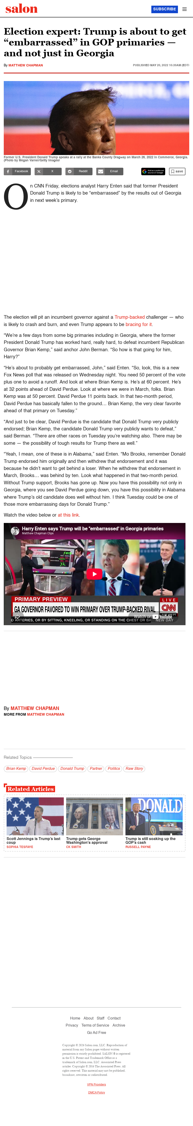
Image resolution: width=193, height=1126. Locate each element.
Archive (119, 1026)
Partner (96, 769)
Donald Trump (72, 769)
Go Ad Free (96, 1033)
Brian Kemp (16, 769)
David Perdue (43, 769)
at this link (68, 515)
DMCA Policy (96, 1092)
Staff (100, 1018)
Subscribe (164, 9)
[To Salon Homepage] (22, 8)
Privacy (72, 1026)
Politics (114, 769)
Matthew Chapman (25, 65)
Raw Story (134, 769)
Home (75, 1018)
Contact (114, 1018)
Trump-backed (130, 317)
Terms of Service (95, 1026)
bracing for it (139, 324)
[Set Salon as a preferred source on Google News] (153, 171)
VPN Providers (96, 1084)
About (88, 1018)
